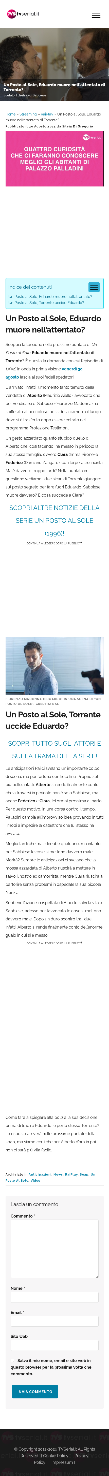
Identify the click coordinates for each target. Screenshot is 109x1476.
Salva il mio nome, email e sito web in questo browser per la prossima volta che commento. (51, 1367)
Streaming (28, 114)
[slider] (54, 182)
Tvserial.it (23, 14)
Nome (18, 1288)
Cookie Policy (55, 1455)
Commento (23, 1216)
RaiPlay (47, 114)
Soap (84, 1174)
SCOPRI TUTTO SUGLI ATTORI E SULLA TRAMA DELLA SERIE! (54, 750)
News (58, 1174)
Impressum (62, 1462)
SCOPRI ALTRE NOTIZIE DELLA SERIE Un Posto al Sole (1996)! (54, 520)
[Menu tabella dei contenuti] (94, 287)
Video (36, 1180)
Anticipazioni (40, 1174)
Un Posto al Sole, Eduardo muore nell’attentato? (50, 296)
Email (17, 1312)
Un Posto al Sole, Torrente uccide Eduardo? (46, 302)
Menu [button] (96, 15)
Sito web (19, 1336)
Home (10, 114)
